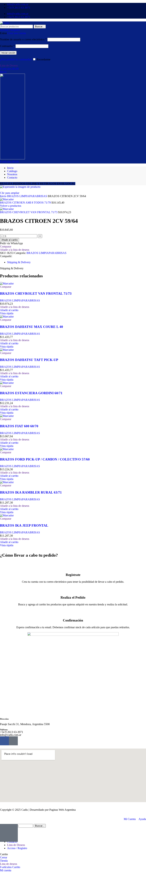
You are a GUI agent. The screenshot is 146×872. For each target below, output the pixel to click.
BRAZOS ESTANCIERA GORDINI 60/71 (31, 393)
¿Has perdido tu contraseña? (16, 59)
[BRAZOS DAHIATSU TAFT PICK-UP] (7, 349)
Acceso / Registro (17, 848)
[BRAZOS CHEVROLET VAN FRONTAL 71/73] (7, 283)
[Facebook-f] (4, 740)
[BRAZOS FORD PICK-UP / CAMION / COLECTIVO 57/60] (7, 449)
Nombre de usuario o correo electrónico (23, 39)
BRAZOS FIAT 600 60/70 (19, 426)
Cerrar (3, 857)
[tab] (19, 262)
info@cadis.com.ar (10, 734)
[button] (9, 310)
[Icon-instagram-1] (13, 740)
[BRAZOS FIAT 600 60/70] (7, 415)
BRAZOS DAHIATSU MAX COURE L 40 (31, 327)
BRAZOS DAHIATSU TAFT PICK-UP (29, 360)
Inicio (3, 196)
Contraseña (7, 46)
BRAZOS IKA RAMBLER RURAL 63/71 (31, 492)
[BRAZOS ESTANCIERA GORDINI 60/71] (7, 382)
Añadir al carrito (9, 240)
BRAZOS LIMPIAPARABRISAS (27, 196)
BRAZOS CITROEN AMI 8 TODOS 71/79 (25, 202)
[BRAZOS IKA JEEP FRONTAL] (7, 515)
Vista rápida (6, 313)
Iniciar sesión (8, 52)
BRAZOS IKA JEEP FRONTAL (24, 525)
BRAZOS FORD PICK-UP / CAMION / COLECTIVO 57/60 (45, 459)
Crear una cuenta (16, 33)
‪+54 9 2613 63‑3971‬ (11, 732)
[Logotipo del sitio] (4, 22)
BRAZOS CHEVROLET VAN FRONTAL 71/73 (29, 212)
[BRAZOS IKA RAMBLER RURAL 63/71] (7, 482)
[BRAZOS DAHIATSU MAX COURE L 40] (7, 316)
